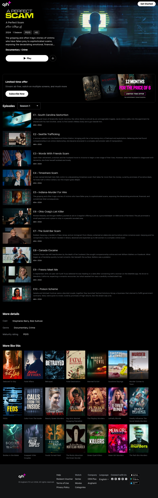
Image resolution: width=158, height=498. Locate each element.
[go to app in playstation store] (134, 483)
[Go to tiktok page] (119, 479)
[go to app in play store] (134, 479)
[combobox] (29, 105)
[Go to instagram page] (115, 479)
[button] (147, 4)
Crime (25, 49)
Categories (80, 487)
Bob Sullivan (36, 320)
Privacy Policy (62, 487)
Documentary (13, 49)
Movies (78, 483)
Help (58, 474)
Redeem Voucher (64, 479)
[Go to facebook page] (112, 479)
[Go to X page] (126, 479)
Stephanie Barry (20, 320)
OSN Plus (92, 479)
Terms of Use (62, 483)
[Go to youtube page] (122, 479)
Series (78, 479)
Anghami (92, 483)
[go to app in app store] (134, 474)
